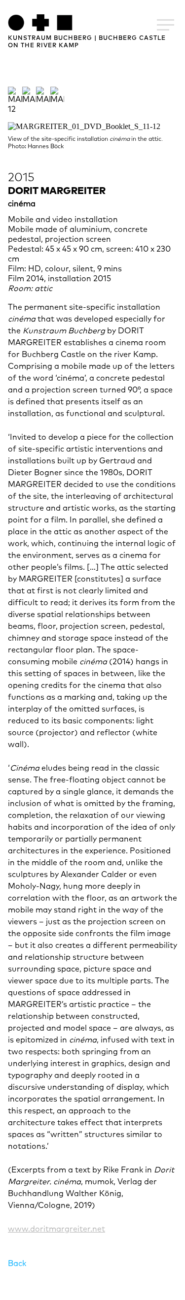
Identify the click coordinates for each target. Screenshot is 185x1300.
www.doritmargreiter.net (56, 1229)
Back (17, 1264)
